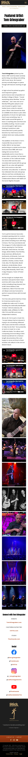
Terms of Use (9, 754)
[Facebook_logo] (14, 650)
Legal (20, 754)
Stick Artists (21, 6)
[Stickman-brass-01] (14, 708)
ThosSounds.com (14, 639)
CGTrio (14, 664)
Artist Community (12, 6)
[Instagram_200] (14, 669)
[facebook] (11, 740)
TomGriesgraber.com (14, 622)
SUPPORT (19, 737)
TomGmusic (14, 661)
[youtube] (17, 740)
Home (4, 6)
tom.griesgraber (14, 657)
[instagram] (14, 740)
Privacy (16, 754)
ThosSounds (14, 691)
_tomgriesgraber (15, 676)
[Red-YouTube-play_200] (14, 686)
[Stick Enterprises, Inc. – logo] (14, 703)
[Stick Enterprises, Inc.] (5, 1)
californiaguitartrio (14, 680)
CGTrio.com (14, 631)
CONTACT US (10, 737)
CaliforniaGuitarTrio (15, 695)
